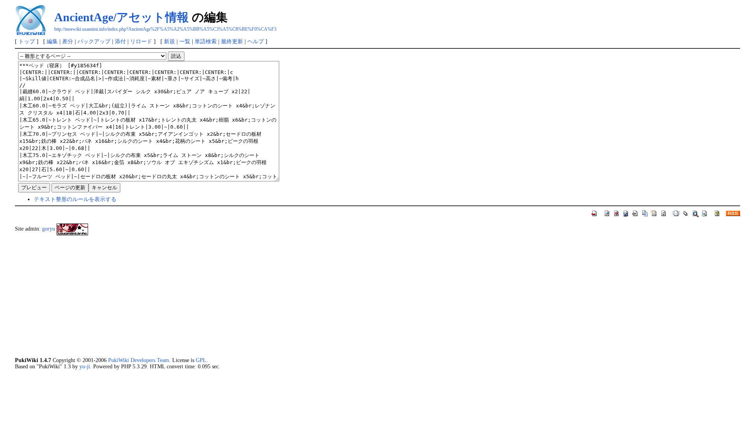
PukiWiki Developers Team (138, 360)
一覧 (184, 41)
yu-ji (84, 366)
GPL (201, 360)
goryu (48, 228)
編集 (52, 41)
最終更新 (232, 41)
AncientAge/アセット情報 (121, 17)
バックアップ (93, 41)
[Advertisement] (251, 296)
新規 (169, 41)
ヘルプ (255, 41)
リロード (141, 41)
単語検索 (206, 41)
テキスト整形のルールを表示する (75, 199)
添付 (120, 41)
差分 (67, 41)
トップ (26, 41)
